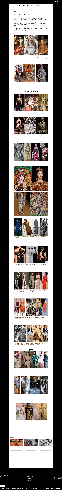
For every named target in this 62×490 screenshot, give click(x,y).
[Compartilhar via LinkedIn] (19, 429)
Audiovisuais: (55, 478)
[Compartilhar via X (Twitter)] (16, 429)
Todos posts (11, 5)
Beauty (28, 5)
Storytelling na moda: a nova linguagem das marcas (45, 448)
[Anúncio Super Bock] (31, 442)
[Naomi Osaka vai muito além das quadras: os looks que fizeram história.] (16, 442)
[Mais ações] (47, 11)
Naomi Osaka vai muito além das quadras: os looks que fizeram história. (16, 448)
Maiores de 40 (37, 5)
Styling (32, 5)
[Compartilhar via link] (21, 429)
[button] (22, 2)
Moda (20, 5)
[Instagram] (57, 1)
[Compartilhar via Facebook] (14, 429)
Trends (42, 5)
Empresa (16, 5)
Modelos (24, 5)
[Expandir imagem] (31, 47)
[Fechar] (60, 488)
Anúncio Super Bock (29, 447)
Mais (45, 5)
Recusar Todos (53, 488)
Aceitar (58, 488)
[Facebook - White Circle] (55, 1)
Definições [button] (47, 488)
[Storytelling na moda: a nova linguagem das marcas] (45, 442)
